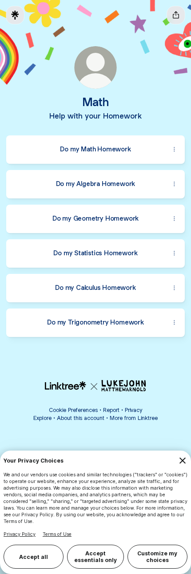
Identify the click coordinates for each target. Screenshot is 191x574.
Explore (42, 418)
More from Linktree (134, 418)
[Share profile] (176, 15)
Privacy (133, 410)
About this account (80, 418)
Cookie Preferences (73, 410)
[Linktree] (15, 15)
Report (111, 410)
